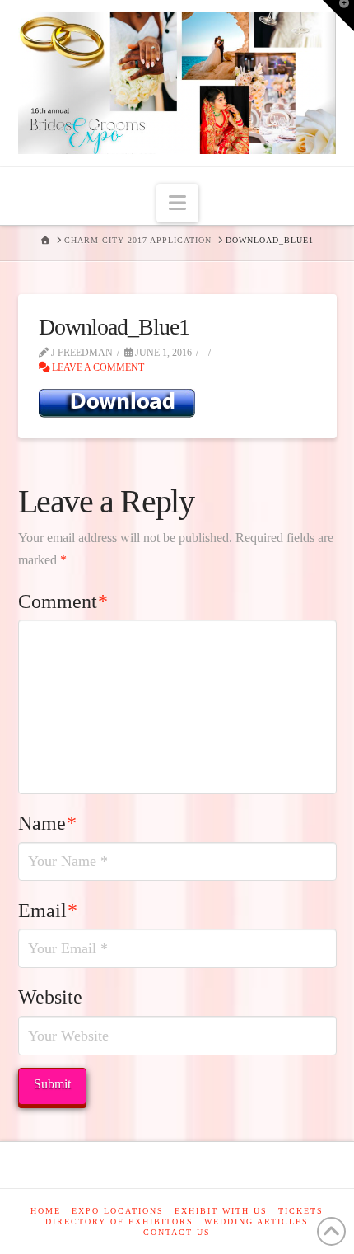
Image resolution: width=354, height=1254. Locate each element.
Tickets (301, 1210)
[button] (177, 203)
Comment (63, 601)
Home (45, 1210)
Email (48, 910)
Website (50, 997)
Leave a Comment (96, 367)
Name (47, 823)
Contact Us (177, 1232)
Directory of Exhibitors (119, 1221)
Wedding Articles (256, 1221)
